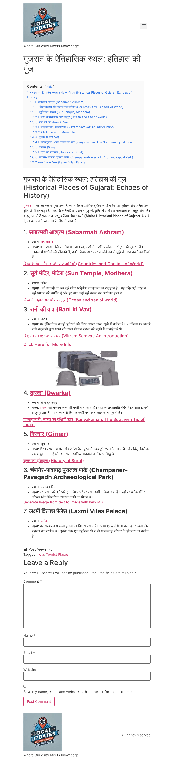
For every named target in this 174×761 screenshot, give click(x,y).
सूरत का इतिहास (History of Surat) (53, 460)
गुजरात (27, 205)
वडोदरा (45, 521)
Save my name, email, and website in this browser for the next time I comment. (86, 691)
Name (29, 635)
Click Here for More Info (47, 344)
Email (29, 652)
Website (29, 669)
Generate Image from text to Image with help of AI (64, 502)
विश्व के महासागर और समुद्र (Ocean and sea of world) (70, 299)
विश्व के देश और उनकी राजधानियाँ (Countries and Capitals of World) (83, 263)
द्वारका (43, 407)
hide (49, 86)
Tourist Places (57, 554)
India (40, 554)
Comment (32, 581)
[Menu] (143, 26)
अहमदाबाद (47, 242)
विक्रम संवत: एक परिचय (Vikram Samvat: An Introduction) (76, 335)
